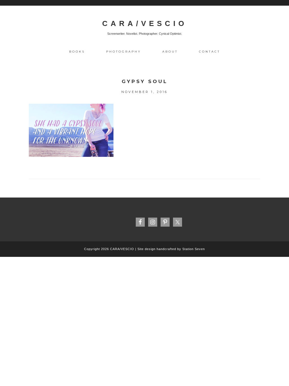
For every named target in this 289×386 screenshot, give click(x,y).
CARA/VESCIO (144, 23)
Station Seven (193, 249)
